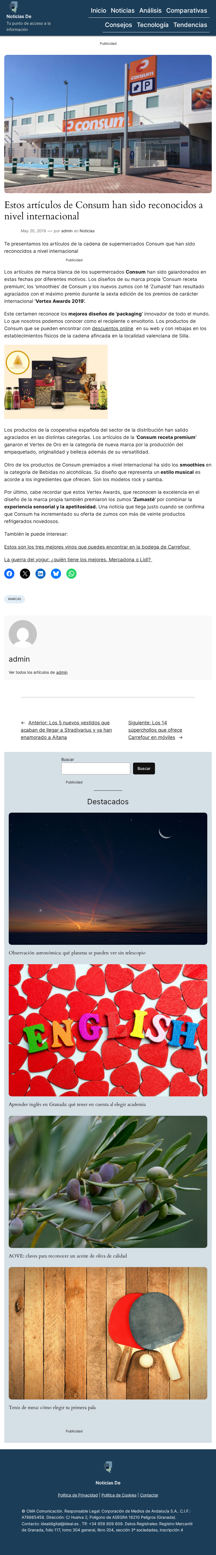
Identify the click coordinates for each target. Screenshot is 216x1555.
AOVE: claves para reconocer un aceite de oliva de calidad (68, 1256)
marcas (14, 599)
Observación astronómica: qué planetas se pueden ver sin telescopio (77, 953)
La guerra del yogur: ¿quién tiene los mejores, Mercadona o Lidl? (78, 559)
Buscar (67, 759)
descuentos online (112, 328)
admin (67, 230)
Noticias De (18, 16)
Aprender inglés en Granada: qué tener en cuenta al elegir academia (77, 1104)
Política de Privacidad (78, 1495)
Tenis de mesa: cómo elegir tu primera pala (52, 1407)
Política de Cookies (119, 1495)
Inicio (98, 10)
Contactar (149, 1495)
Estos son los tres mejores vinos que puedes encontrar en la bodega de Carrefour (97, 547)
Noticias (87, 230)
